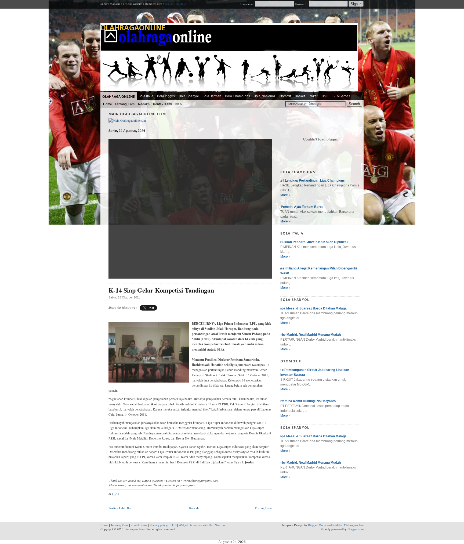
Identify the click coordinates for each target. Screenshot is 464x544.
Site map (220, 525)
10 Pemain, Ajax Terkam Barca (300, 207)
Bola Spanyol (189, 96)
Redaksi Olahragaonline (348, 525)
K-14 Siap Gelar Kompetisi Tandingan (161, 290)
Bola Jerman (211, 96)
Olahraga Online (118, 96)
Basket (300, 96)
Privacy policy (159, 525)
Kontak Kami (162, 104)
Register (170, 3)
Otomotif (285, 96)
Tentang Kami (125, 104)
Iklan (178, 104)
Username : (247, 4)
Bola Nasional (264, 96)
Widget (183, 525)
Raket (313, 96)
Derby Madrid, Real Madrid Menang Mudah (308, 335)
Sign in (181, 3)
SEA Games (341, 96)
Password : (301, 4)
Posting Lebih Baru (120, 508)
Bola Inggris (166, 96)
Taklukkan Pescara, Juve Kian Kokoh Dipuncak (312, 242)
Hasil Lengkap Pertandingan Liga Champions (310, 180)
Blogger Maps (317, 525)
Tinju (325, 96)
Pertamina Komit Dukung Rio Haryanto (306, 401)
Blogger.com (355, 529)
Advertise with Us (201, 525)
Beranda (194, 508)
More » (285, 195)
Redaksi (144, 104)
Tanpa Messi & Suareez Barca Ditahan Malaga (311, 308)
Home (107, 104)
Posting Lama (263, 508)
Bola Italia (146, 96)
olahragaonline (132, 28)
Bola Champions (237, 96)
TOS (173, 525)
